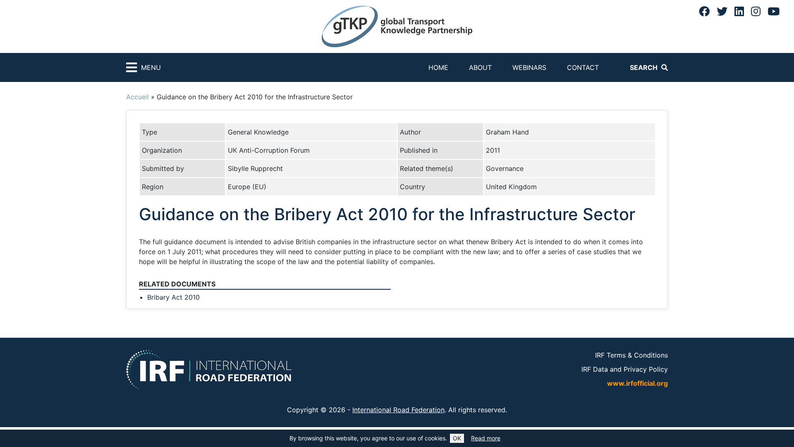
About (480, 67)
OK (457, 438)
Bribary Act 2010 (173, 297)
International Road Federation (398, 410)
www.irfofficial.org (637, 383)
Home (438, 67)
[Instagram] (756, 11)
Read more (485, 438)
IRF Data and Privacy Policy (624, 369)
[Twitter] (722, 11)
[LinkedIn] (739, 11)
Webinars (529, 67)
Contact (583, 67)
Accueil (137, 97)
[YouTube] (774, 11)
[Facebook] (704, 11)
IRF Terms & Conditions (631, 355)
